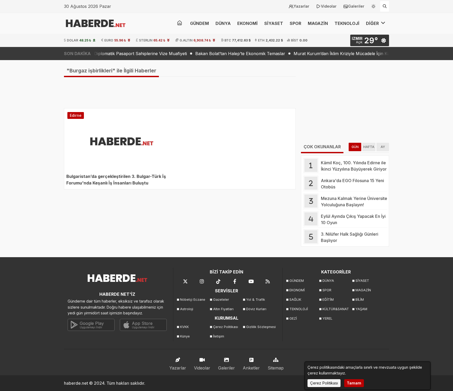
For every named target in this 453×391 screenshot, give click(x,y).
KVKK (184, 327)
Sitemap (276, 368)
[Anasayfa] (179, 23)
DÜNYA (223, 23)
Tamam (354, 383)
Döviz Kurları (256, 309)
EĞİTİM (328, 300)
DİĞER (373, 23)
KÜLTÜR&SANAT (335, 309)
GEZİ (293, 318)
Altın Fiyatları (223, 309)
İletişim (218, 336)
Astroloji (186, 309)
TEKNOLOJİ (347, 23)
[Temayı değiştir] (373, 5)
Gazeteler (221, 300)
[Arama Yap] (384, 6)
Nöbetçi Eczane (192, 300)
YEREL (327, 318)
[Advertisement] (38, 144)
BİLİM (359, 300)
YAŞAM (361, 309)
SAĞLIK (295, 300)
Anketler (251, 368)
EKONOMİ (247, 23)
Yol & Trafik (255, 300)
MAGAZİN (318, 23)
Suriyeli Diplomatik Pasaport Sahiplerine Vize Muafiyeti (123, 53)
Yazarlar (301, 6)
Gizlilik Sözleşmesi (261, 327)
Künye (185, 336)
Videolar (329, 6)
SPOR (295, 23)
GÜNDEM (199, 23)
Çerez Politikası (225, 327)
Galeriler (356, 6)
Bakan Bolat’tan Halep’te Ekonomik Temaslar (231, 53)
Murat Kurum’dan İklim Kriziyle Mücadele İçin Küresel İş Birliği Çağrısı (353, 53)
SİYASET (273, 23)
